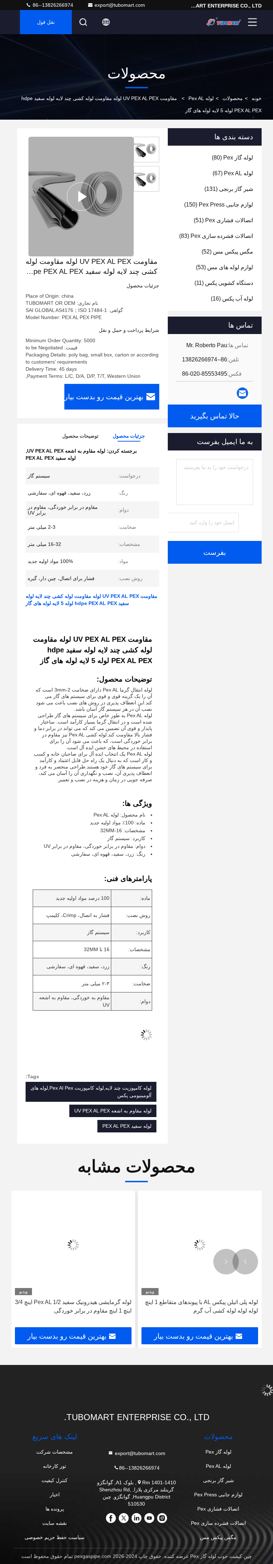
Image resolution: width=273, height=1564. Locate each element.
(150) (218, 205)
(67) (233, 173)
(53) (224, 267)
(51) (223, 220)
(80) (232, 158)
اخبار (55, 1494)
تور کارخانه (54, 1466)
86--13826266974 (52, 5)
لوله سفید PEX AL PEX (126, 1126)
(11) (223, 283)
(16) (232, 299)
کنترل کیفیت (55, 1480)
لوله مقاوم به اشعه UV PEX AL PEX (112, 1111)
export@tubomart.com (120, 5)
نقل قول (46, 22)
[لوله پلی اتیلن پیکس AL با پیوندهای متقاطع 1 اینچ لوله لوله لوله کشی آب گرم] (199, 1244)
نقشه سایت (54, 1523)
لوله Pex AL (201, 98)
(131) (228, 189)
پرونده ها (55, 1509)
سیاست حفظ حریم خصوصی (55, 1537)
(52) (227, 252)
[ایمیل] (242, 393)
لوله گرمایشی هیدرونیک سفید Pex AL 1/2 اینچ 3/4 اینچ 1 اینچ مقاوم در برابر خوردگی (73, 1306)
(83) (216, 236)
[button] (245, 1261)
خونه (257, 98)
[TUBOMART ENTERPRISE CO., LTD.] (223, 22)
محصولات (233, 98)
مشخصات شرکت (54, 1452)
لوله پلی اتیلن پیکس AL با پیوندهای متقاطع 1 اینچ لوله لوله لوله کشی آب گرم (201, 1306)
